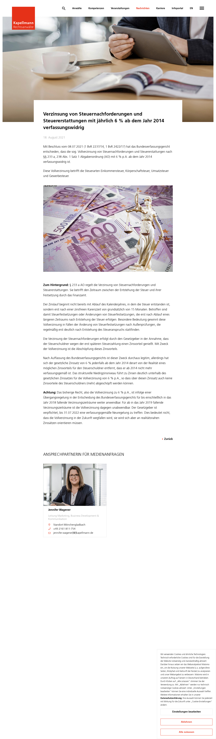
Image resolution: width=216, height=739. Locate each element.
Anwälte (77, 8)
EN (191, 8)
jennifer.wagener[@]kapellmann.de (73, 533)
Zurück (168, 439)
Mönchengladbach (74, 525)
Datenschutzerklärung (171, 698)
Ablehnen (186, 721)
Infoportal (177, 8)
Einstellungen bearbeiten (186, 712)
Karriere (160, 8)
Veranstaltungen (120, 8)
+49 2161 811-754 (64, 529)
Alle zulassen (186, 732)
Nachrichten (143, 8)
